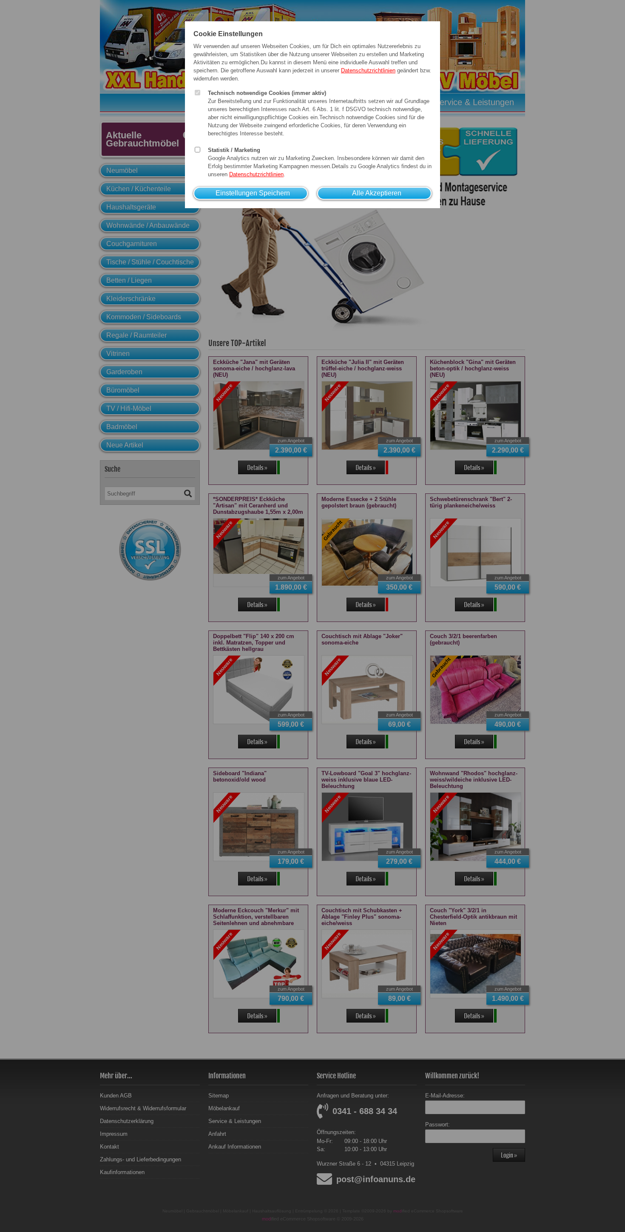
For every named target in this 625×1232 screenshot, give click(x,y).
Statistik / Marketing (234, 150)
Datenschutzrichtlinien (368, 70)
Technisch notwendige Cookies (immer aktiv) (267, 93)
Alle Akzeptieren (376, 193)
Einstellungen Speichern (253, 193)
